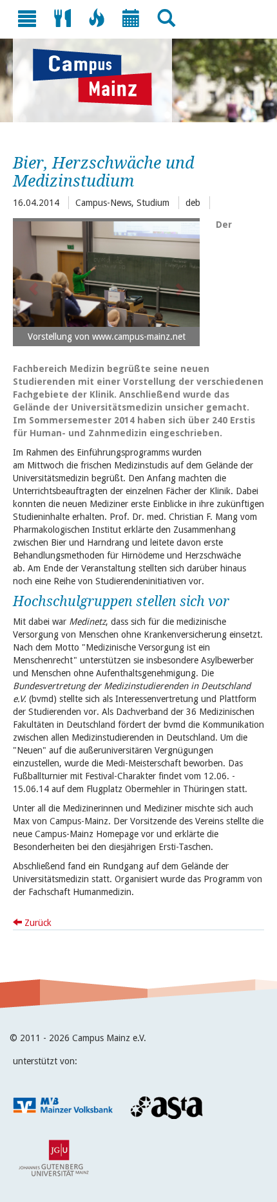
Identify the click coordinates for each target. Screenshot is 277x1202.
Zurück (37, 923)
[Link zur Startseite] (99, 77)
